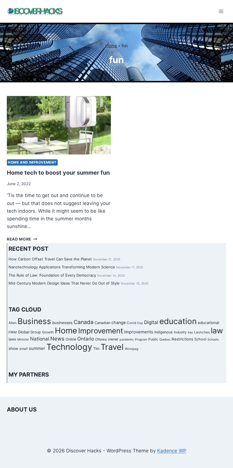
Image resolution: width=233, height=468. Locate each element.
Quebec (164, 339)
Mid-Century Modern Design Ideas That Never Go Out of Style (64, 283)
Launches (202, 332)
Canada (83, 322)
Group (35, 332)
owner (113, 339)
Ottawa (101, 339)
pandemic (127, 339)
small (23, 349)
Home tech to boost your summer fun (58, 172)
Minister (23, 339)
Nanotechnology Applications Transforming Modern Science (62, 267)
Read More (22, 239)
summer (37, 348)
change (118, 322)
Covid (131, 323)
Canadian (102, 323)
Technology (69, 347)
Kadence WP (171, 451)
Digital (151, 322)
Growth (48, 332)
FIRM (13, 332)
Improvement (100, 330)
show (13, 348)
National (39, 339)
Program (141, 339)
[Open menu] (221, 11)
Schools (213, 339)
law (217, 330)
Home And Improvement (32, 162)
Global (23, 332)
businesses (62, 322)
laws (12, 339)
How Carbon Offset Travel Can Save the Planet (50, 259)
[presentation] (59, 125)
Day (140, 323)
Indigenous (163, 332)
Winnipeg (131, 349)
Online (71, 339)
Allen (12, 323)
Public (153, 339)
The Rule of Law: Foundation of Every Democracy (52, 275)
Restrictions (182, 339)
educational (208, 322)
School (200, 339)
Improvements (138, 332)
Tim (96, 348)
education (178, 321)
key (190, 332)
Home (111, 45)
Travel (112, 347)
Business (34, 321)
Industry (180, 332)
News (57, 338)
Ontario (85, 339)
